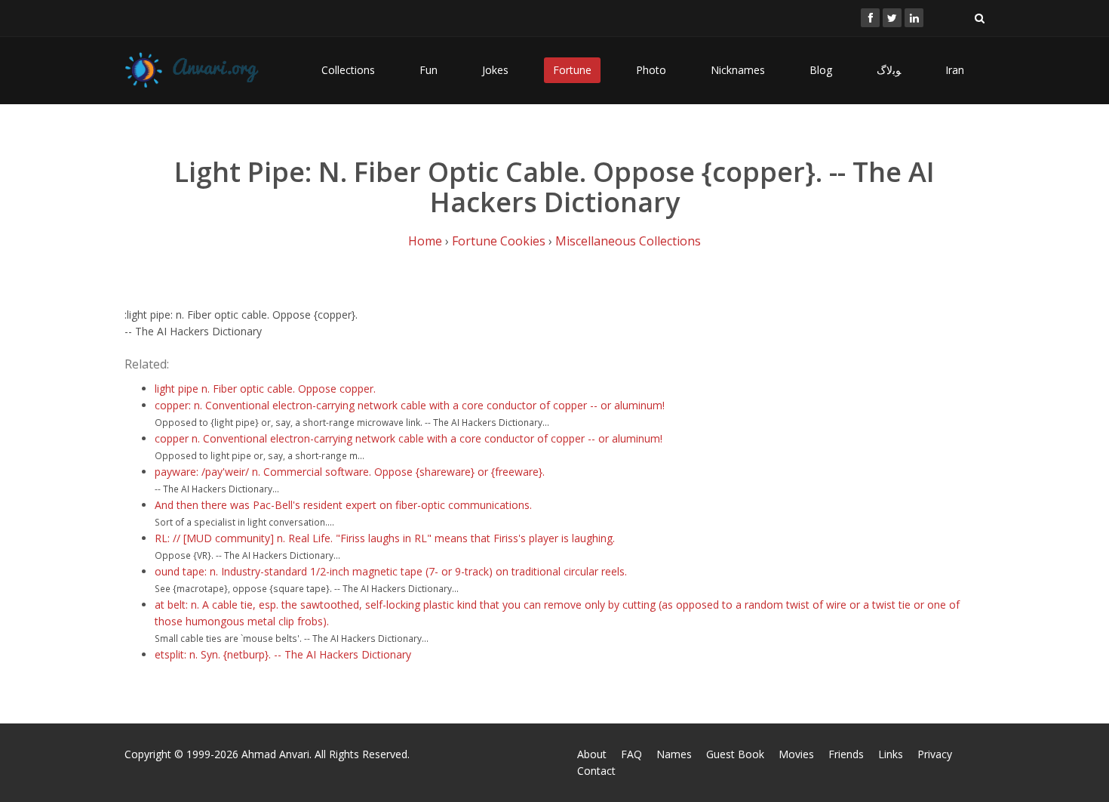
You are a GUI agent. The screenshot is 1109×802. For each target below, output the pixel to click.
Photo (651, 70)
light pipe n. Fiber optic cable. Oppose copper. (265, 388)
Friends (846, 754)
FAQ (631, 754)
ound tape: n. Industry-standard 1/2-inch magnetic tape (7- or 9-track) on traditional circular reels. (391, 571)
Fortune (572, 70)
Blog (820, 70)
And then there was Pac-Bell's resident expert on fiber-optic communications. (343, 505)
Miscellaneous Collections (628, 241)
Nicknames (738, 70)
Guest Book (735, 754)
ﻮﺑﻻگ (889, 70)
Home (425, 241)
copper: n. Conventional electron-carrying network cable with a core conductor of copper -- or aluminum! (410, 405)
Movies (796, 754)
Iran (954, 70)
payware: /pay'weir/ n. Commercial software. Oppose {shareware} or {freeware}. (350, 471)
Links (890, 754)
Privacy (934, 754)
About (592, 754)
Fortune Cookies (498, 241)
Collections (348, 70)
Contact (596, 770)
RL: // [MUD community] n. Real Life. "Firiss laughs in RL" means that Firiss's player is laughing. (385, 538)
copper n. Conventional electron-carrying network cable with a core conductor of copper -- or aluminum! (408, 438)
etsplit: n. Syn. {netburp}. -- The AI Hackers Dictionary (283, 654)
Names (674, 754)
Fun (428, 70)
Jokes (495, 70)
